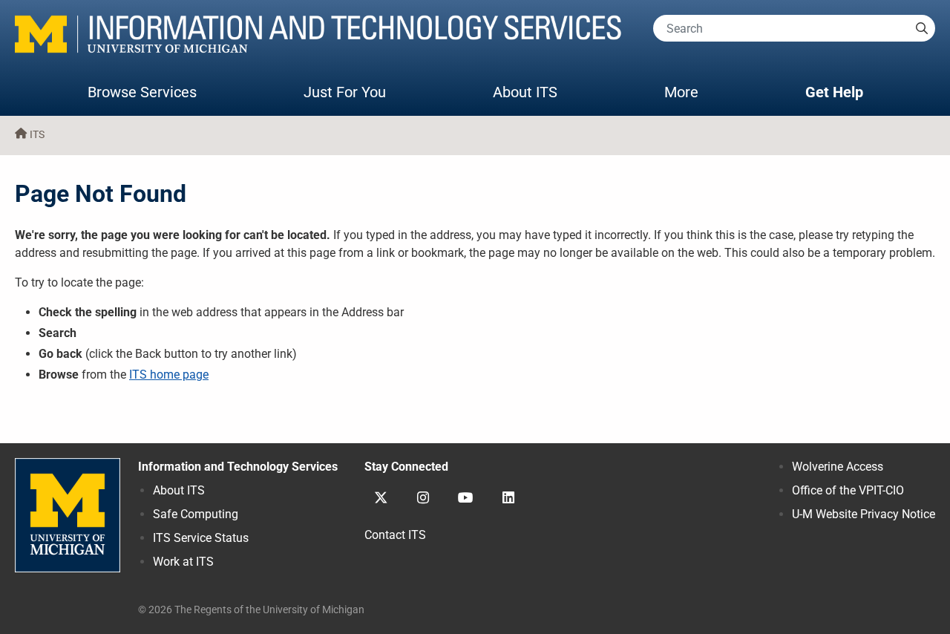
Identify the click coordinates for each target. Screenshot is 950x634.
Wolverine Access (837, 467)
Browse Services (142, 92)
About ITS (525, 92)
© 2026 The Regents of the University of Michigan (251, 610)
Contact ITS (395, 535)
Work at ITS (183, 562)
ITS (37, 134)
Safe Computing (195, 514)
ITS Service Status (201, 538)
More (696, 91)
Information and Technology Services (238, 467)
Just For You (345, 92)
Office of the (848, 490)
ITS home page (169, 374)
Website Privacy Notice (863, 514)
